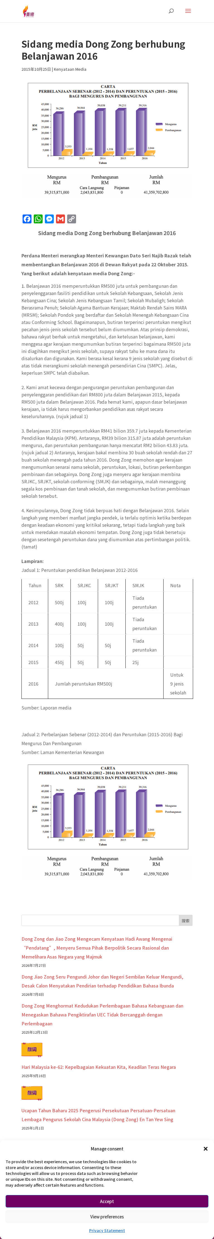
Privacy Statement (107, 1230)
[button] (205, 1149)
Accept (107, 1201)
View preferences (107, 1217)
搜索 (185, 920)
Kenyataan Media (70, 69)
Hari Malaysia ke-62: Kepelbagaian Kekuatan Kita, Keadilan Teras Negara (98, 1067)
